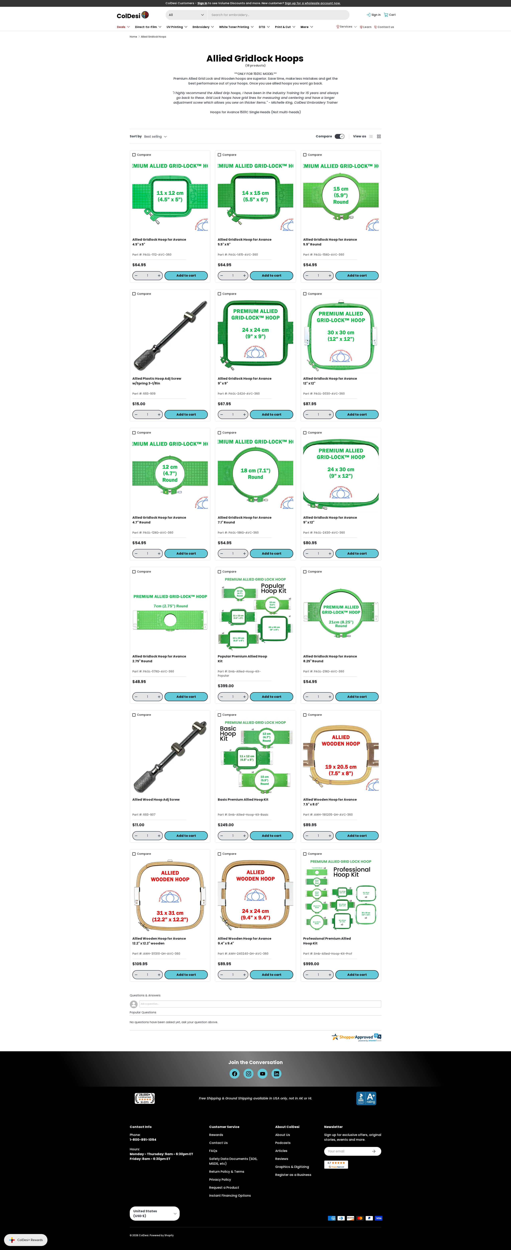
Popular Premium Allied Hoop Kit (242, 658)
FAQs (213, 1151)
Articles (281, 1151)
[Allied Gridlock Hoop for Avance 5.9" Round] (341, 196)
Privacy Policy (220, 1179)
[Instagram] (249, 1074)
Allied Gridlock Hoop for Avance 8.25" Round (330, 658)
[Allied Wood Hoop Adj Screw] (170, 756)
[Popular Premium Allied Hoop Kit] (255, 613)
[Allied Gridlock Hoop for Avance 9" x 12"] (341, 474)
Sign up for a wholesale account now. (313, 3)
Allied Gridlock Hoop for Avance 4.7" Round (159, 520)
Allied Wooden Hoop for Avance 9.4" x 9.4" (244, 941)
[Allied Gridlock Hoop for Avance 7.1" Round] (255, 474)
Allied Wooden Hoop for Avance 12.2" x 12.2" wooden (159, 941)
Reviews (281, 1159)
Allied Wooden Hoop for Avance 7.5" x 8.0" (330, 802)
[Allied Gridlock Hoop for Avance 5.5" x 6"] (255, 196)
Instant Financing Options (230, 1195)
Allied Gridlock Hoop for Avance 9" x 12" (330, 520)
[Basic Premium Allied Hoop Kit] (255, 756)
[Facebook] (235, 1074)
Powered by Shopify (162, 1235)
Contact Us (218, 1143)
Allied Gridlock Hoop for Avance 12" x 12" (330, 381)
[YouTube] (262, 1074)
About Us (282, 1135)
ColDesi (144, 1235)
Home (133, 36)
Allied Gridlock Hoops (153, 36)
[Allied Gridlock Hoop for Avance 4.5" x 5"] (170, 196)
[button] (390, 14)
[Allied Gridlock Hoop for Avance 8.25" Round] (341, 613)
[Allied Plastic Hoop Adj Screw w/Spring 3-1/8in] (170, 335)
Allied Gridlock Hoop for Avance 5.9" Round (330, 242)
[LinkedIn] (276, 1074)
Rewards (216, 1135)
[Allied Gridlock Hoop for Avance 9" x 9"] (255, 335)
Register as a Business (293, 1175)
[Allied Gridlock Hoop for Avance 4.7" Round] (170, 474)
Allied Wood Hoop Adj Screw (156, 799)
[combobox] (258, 15)
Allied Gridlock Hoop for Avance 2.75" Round (159, 658)
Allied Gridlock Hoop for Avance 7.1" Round (244, 520)
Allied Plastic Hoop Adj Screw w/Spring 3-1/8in (156, 381)
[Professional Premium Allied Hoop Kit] (341, 895)
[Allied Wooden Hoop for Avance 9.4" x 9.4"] (255, 895)
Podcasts (283, 1143)
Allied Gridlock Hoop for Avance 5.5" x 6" (244, 242)
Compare (324, 136)
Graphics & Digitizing (292, 1167)
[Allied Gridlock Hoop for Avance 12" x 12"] (341, 335)
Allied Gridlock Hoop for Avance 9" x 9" (244, 381)
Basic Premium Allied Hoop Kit (243, 799)
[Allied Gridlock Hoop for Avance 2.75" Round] (170, 613)
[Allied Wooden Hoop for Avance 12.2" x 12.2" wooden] (170, 895)
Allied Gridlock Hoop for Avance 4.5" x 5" (159, 242)
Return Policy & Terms (226, 1171)
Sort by (136, 136)
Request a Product (224, 1187)
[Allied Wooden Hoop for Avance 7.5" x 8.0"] (341, 756)
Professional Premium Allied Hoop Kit (327, 941)
